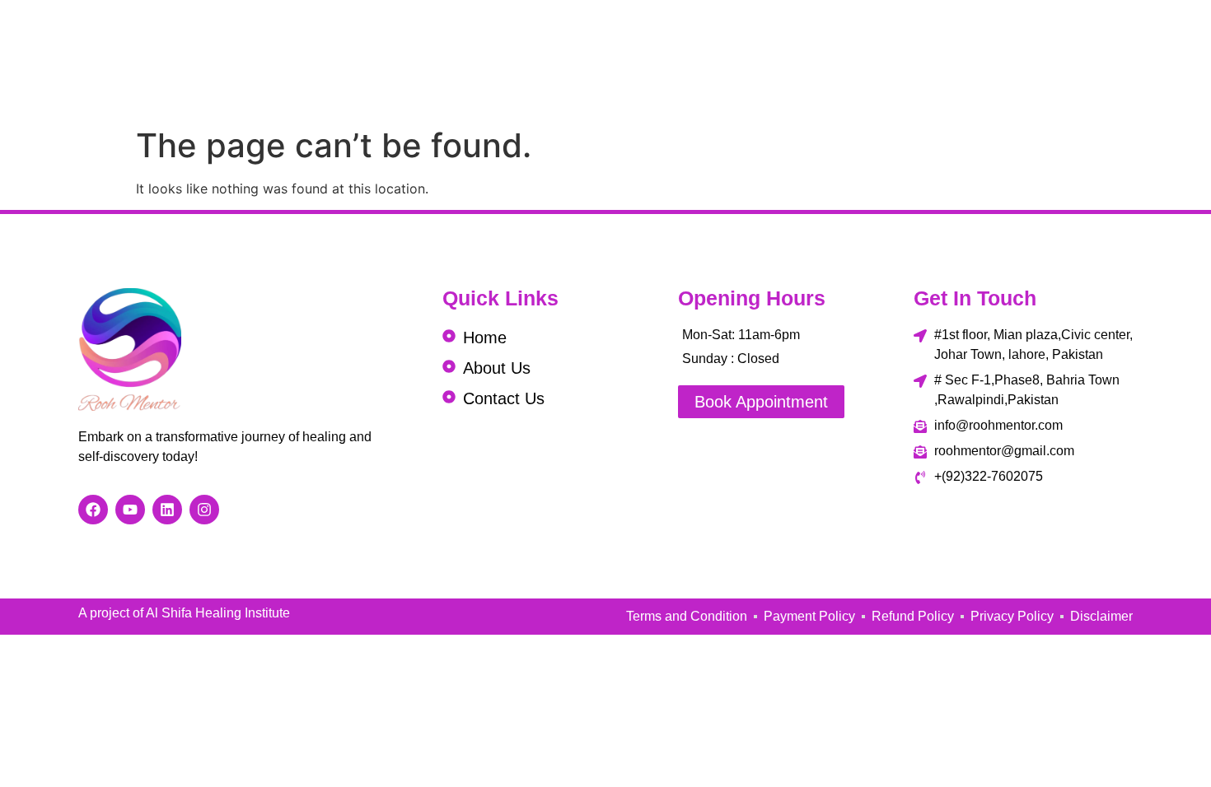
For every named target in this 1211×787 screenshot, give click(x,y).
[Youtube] (130, 509)
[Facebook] (93, 509)
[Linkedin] (167, 509)
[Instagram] (204, 509)
